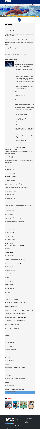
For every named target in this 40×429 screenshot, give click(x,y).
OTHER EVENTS (31, 408)
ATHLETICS (8, 408)
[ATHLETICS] (8, 404)
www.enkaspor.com (28, 422)
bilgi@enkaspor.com (28, 421)
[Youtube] (16, 1)
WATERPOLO (23, 408)
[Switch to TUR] (32, 4)
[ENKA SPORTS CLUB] (8, 1)
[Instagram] (15, 1)
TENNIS (16, 408)
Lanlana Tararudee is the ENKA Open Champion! (19, 421)
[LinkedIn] (10, 423)
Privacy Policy (6, 428)
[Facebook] (11, 1)
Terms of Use (9, 428)
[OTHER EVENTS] (31, 404)
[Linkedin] (13, 1)
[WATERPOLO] (23, 404)
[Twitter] (12, 1)
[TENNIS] (16, 404)
